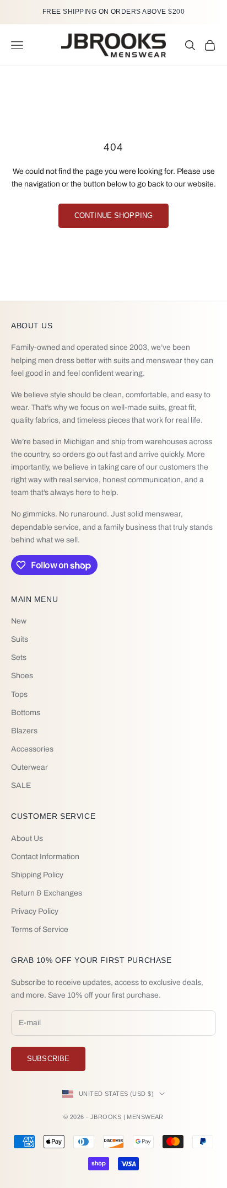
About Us (27, 838)
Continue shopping (113, 215)
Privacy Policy (34, 911)
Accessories (32, 749)
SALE (21, 785)
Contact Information (45, 857)
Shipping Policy (37, 875)
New (18, 621)
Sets (18, 657)
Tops (19, 694)
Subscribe (48, 1058)
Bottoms (25, 712)
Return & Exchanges (46, 893)
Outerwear (29, 767)
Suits (19, 639)
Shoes (22, 676)
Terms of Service (39, 929)
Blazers (24, 731)
